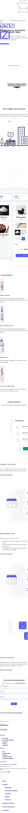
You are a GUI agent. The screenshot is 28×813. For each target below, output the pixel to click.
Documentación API (7, 756)
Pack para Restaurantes (9, 806)
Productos (5, 784)
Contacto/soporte (6, 753)
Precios (4, 781)
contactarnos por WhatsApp (15, 712)
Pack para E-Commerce (9, 803)
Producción (5, 745)
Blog (4, 751)
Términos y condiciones (8, 758)
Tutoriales (5, 755)
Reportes (5, 743)
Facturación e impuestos (8, 740)
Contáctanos (6, 810)
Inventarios (5, 741)
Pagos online (5, 738)
